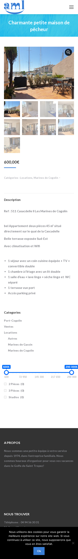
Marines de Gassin (20, 344)
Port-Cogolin (13, 320)
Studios (16, 397)
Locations (26, 177)
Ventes (8, 326)
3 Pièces (16, 390)
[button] (68, 52)
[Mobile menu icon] (71, 7)
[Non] (73, 543)
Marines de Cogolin (46, 177)
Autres (12, 338)
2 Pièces (16, 384)
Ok (39, 551)
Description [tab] (12, 199)
